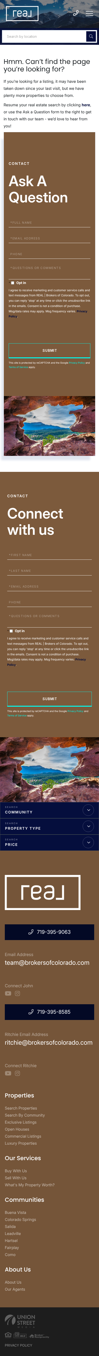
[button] (91, 36)
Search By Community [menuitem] (25, 1115)
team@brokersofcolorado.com (47, 962)
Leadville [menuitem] (13, 1233)
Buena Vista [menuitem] (15, 1212)
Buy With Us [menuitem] (16, 1170)
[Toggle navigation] (89, 13)
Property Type (23, 828)
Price (11, 844)
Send (49, 350)
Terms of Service (18, 367)
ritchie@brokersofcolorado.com (49, 1042)
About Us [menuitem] (13, 1282)
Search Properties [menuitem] (21, 1108)
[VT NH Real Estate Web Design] (49, 1321)
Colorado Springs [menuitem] (20, 1219)
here (86, 104)
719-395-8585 (54, 1012)
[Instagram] (17, 993)
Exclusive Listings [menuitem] (21, 1122)
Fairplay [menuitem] (12, 1247)
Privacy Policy (77, 362)
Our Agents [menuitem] (15, 1289)
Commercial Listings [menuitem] (23, 1136)
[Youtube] (8, 993)
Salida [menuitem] (10, 1226)
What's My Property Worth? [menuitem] (30, 1184)
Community (19, 812)
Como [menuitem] (10, 1254)
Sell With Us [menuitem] (15, 1177)
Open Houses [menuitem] (17, 1129)
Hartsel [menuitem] (11, 1240)
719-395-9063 (54, 932)
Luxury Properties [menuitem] (21, 1143)
